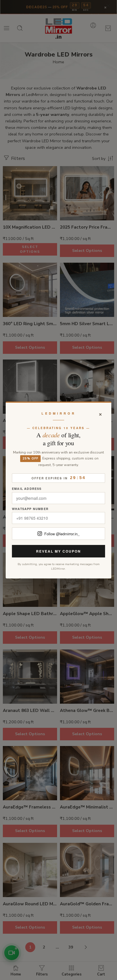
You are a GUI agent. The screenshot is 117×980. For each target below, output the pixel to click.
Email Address (27, 488)
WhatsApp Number (30, 509)
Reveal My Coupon (58, 551)
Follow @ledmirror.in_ (62, 533)
